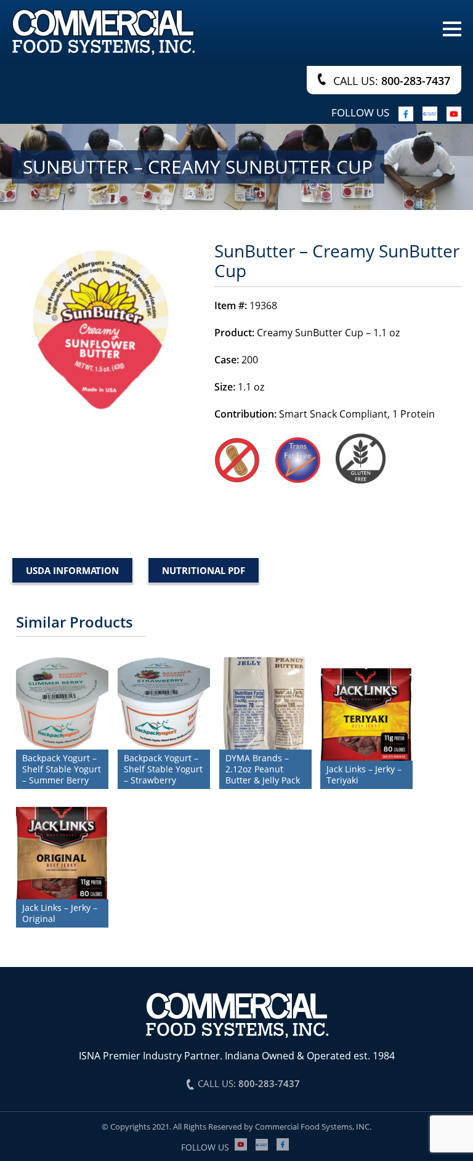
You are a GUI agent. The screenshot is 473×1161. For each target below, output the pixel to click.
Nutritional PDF (203, 570)
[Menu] (452, 28)
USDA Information (72, 570)
